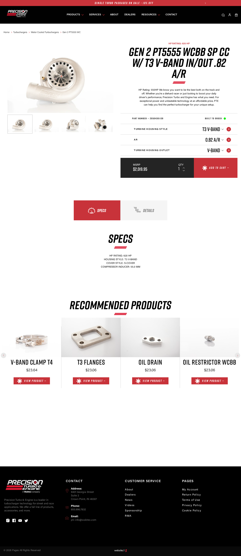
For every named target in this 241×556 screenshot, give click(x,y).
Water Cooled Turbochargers (45, 32)
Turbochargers (20, 32)
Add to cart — (219, 168)
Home (7, 32)
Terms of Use (191, 500)
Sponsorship (133, 510)
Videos (129, 505)
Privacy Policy (192, 505)
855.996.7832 (78, 509)
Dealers (130, 495)
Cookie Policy (191, 510)
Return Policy (191, 495)
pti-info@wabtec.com (83, 520)
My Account (190, 489)
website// (119, 550)
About (129, 489)
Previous (3, 355)
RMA (128, 516)
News (129, 500)
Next (205, 3)
